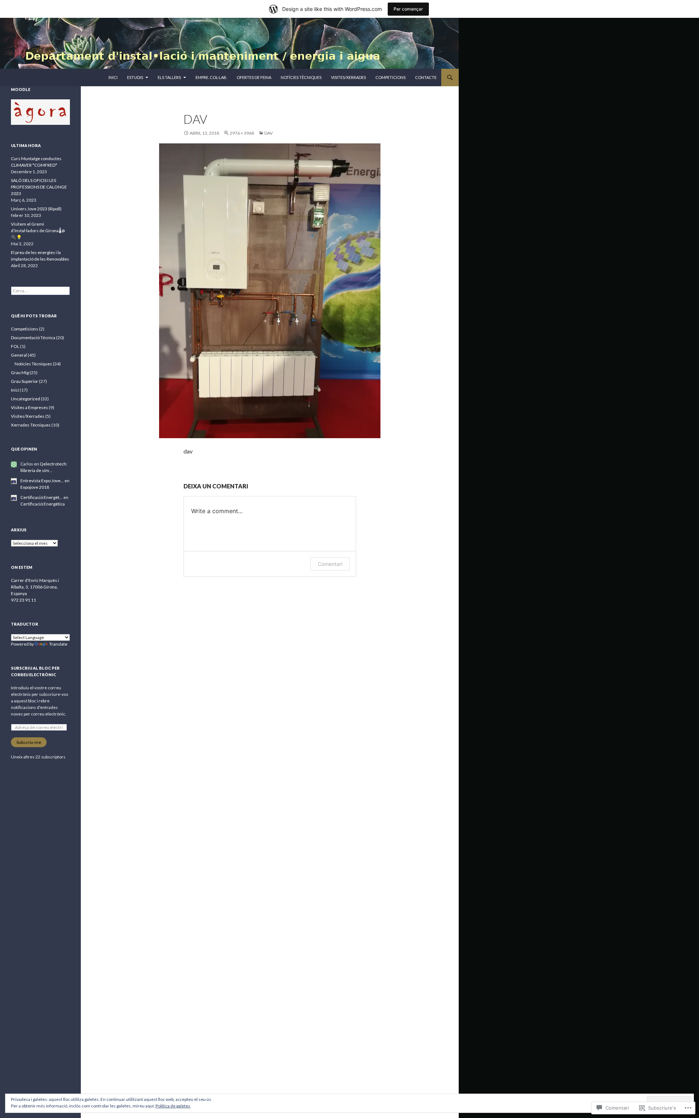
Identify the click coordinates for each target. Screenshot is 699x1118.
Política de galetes (172, 1106)
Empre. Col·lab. (211, 77)
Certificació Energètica (42, 504)
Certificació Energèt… (41, 497)
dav (268, 133)
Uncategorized (25, 398)
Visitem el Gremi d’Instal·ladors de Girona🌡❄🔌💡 (38, 230)
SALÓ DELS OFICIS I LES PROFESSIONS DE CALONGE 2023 (39, 187)
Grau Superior (24, 381)
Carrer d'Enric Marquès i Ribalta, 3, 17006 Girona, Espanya (35, 587)
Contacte (426, 77)
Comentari (330, 564)
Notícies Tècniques (301, 77)
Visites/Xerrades (348, 77)
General (19, 355)
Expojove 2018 (34, 487)
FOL (15, 346)
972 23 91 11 (23, 600)
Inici (113, 77)
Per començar (408, 9)
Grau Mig (20, 372)
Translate (58, 644)
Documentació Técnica (33, 337)
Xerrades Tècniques (31, 425)
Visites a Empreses (29, 407)
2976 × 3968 (242, 133)
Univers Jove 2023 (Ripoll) (36, 208)
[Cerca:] (40, 290)
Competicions (390, 77)
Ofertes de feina (254, 77)
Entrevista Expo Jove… (42, 480)
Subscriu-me (28, 742)
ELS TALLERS (169, 77)
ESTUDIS (135, 77)
